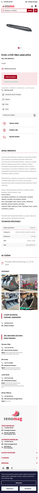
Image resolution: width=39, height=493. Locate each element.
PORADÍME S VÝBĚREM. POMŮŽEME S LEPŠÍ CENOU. (17, 88)
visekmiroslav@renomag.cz (11, 350)
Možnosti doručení (10, 68)
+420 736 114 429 (8, 90)
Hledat (30, 10)
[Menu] (36, 10)
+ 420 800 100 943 (8, 428)
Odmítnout (9, 488)
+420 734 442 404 (8, 378)
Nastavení (19, 483)
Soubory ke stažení (9, 115)
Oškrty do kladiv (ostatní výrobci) (25, 232)
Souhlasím (28, 488)
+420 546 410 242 (8, 323)
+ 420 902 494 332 (8, 441)
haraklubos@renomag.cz (10, 380)
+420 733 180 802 (8, 363)
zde (11, 478)
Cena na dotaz (11, 77)
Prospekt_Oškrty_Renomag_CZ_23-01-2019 (19, 263)
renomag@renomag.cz (10, 430)
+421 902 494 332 (8, 396)
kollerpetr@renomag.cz (10, 365)
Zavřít (22, 112)
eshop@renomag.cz (9, 325)
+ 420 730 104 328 (8, 347)
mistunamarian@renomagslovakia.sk (13, 399)
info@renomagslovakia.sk (10, 444)
